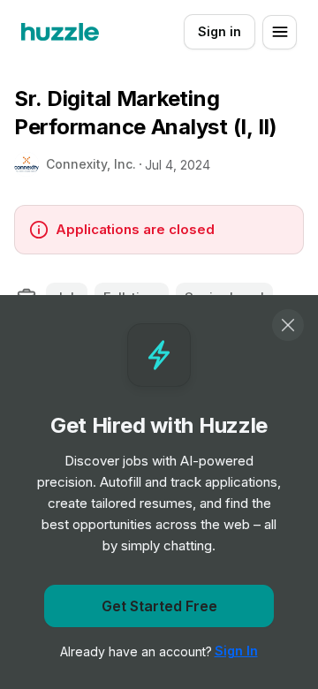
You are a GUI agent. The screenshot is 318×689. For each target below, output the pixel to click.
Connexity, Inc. (91, 163)
